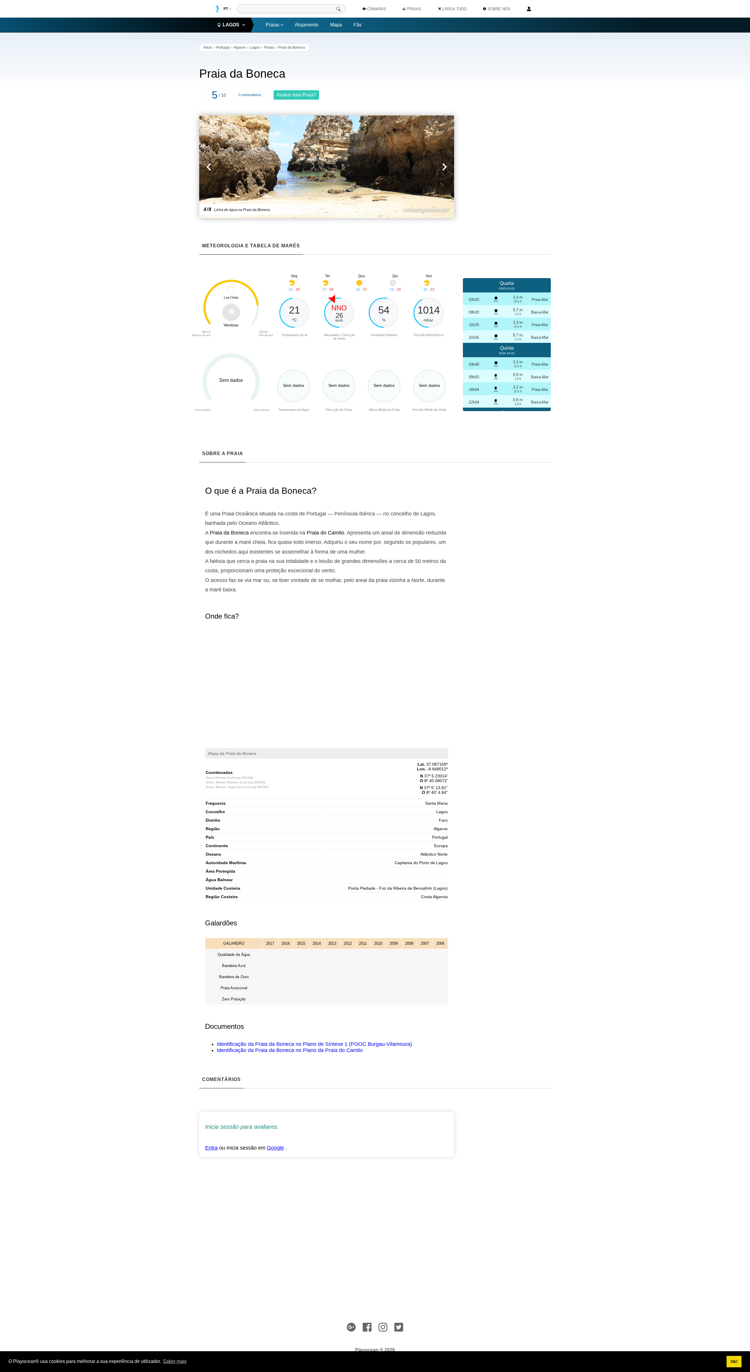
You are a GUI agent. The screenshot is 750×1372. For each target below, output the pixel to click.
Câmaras (376, 9)
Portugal (223, 47)
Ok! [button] (734, 1361)
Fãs (358, 24)
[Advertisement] (507, 132)
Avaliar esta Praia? (296, 94)
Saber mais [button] (175, 1361)
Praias (272, 24)
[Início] (217, 9)
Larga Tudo (454, 9)
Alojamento (306, 24)
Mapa (336, 24)
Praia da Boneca (291, 47)
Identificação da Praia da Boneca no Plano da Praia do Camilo (290, 1050)
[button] (263, 166)
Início (208, 47)
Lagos (255, 47)
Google (275, 1148)
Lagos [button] (231, 24)
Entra (211, 1148)
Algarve (239, 47)
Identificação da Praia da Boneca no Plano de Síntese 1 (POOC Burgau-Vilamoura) (314, 1044)
